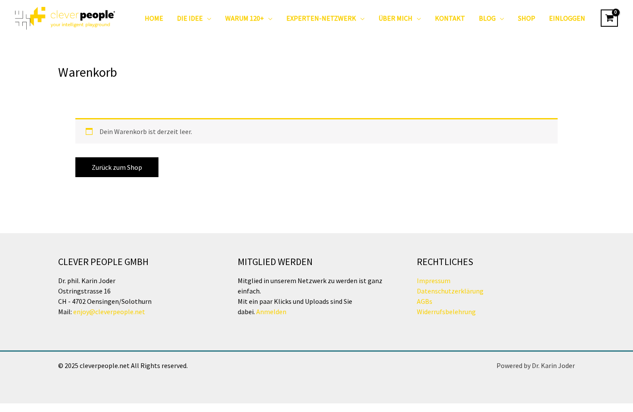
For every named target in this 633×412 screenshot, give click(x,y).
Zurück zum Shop (117, 167)
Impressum (433, 280)
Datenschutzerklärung (450, 291)
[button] (207, 18)
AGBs (424, 301)
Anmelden (270, 311)
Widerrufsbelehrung (446, 311)
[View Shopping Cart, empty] (609, 18)
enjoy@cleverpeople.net (109, 311)
